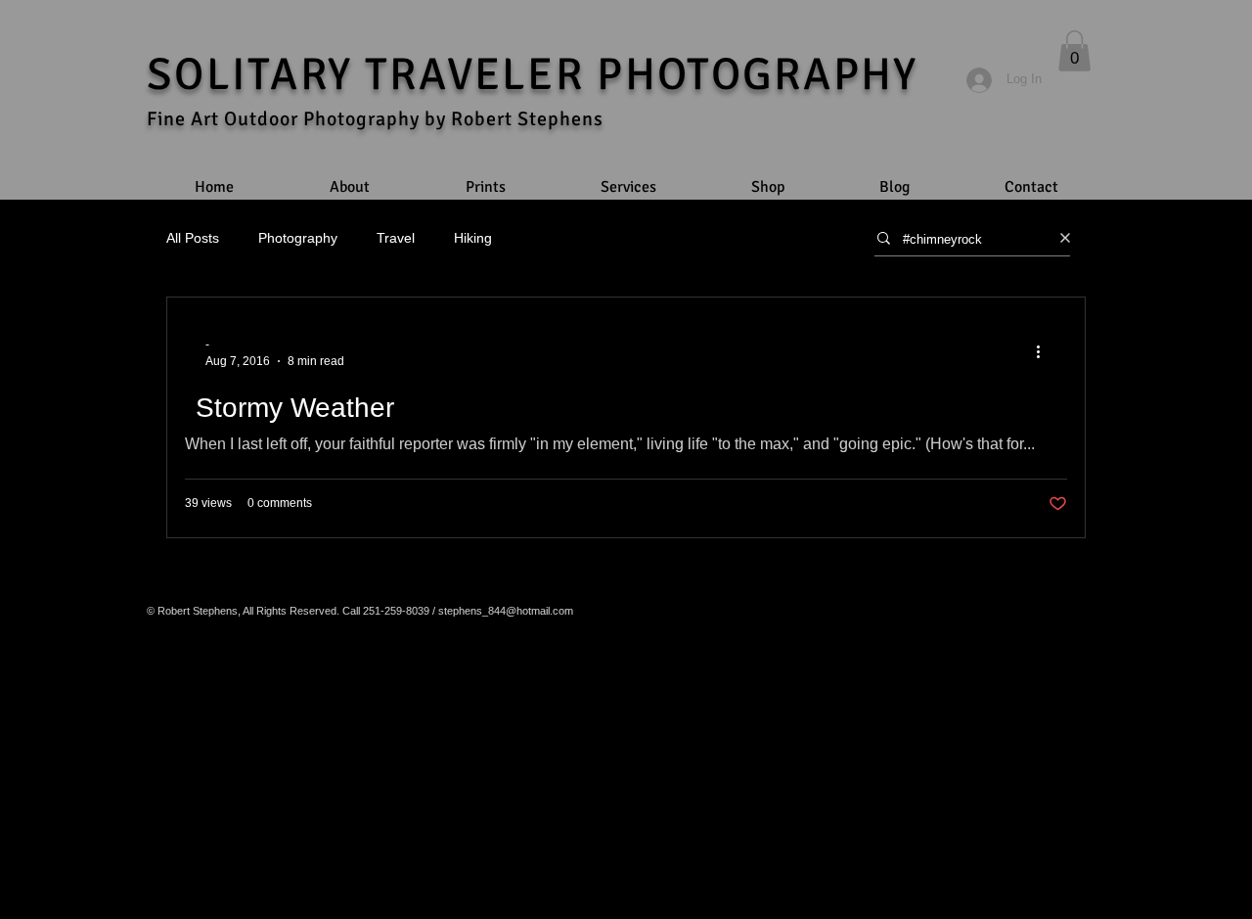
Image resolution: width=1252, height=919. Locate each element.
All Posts (192, 238)
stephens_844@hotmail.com (505, 611)
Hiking (473, 238)
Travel (396, 238)
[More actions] (1044, 351)
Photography (297, 238)
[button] (1074, 50)
